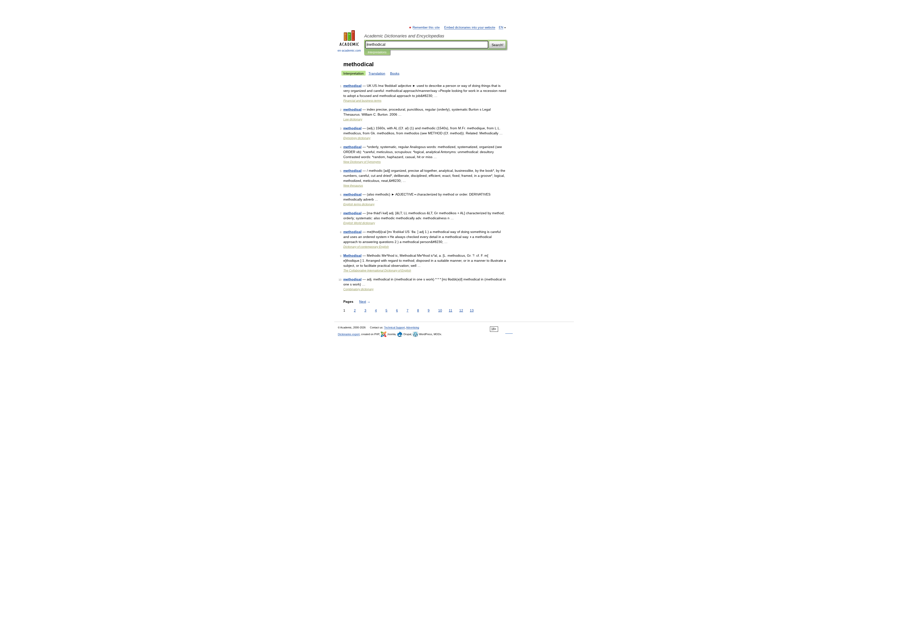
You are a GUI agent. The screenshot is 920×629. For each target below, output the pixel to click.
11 (450, 310)
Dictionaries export (349, 334)
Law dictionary (352, 119)
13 (472, 310)
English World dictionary (359, 223)
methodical (352, 86)
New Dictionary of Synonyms (362, 162)
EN (501, 27)
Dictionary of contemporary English (366, 247)
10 (440, 310)
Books (394, 73)
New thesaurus (353, 185)
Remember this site (426, 27)
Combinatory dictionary (358, 289)
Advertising (412, 327)
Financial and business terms (362, 100)
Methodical (352, 255)
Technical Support (394, 327)
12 (461, 310)
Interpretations (377, 52)
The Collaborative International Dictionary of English (377, 270)
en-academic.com (349, 50)
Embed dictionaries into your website (469, 27)
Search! (497, 45)
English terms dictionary (358, 204)
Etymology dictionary (356, 138)
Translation (376, 73)
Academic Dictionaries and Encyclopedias (404, 36)
